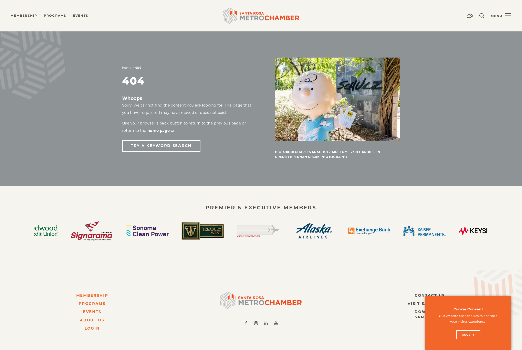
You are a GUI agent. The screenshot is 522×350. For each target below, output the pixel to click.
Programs (55, 16)
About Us (92, 320)
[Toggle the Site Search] (481, 15)
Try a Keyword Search (161, 145)
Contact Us (430, 295)
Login (92, 328)
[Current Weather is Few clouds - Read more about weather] (470, 16)
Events (80, 16)
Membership (24, 16)
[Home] (261, 300)
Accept (468, 334)
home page (158, 130)
